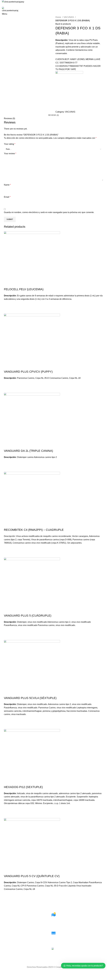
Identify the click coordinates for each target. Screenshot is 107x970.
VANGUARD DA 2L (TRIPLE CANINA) (28, 450)
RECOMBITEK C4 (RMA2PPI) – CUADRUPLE (34, 529)
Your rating (9, 144)
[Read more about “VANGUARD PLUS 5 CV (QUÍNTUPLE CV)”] (7, 894)
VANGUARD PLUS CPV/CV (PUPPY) (28, 371)
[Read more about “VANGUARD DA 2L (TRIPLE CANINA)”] (7, 462)
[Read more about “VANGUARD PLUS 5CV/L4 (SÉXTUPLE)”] (7, 719)
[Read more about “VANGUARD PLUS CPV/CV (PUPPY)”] (7, 383)
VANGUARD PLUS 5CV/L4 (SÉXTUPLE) (30, 698)
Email (7, 197)
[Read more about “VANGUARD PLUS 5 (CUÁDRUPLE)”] (7, 630)
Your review (10, 153)
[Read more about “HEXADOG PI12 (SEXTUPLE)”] (7, 808)
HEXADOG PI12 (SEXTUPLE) (23, 787)
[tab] (53, 115)
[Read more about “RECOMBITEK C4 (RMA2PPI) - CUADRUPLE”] (7, 548)
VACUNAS (69, 17)
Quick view (7, 310)
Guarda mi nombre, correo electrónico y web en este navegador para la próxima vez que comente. (49, 212)
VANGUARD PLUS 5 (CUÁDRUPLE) (27, 615)
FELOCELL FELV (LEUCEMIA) (23, 289)
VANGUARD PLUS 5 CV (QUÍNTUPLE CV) (32, 876)
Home (58, 17)
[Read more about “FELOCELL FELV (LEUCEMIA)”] (7, 304)
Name (7, 185)
